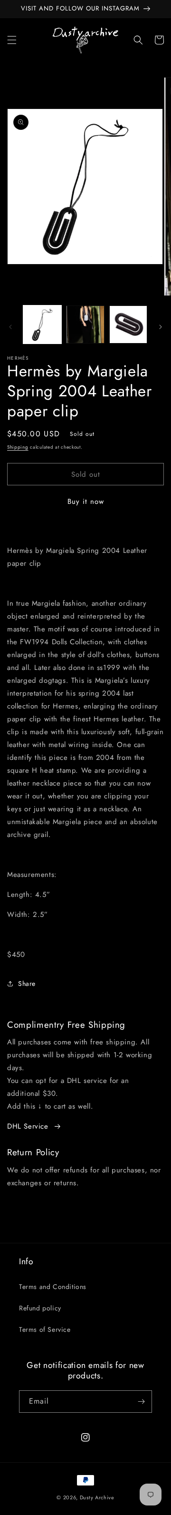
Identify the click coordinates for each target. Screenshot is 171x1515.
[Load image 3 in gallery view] (128, 324)
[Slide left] (10, 326)
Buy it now (85, 501)
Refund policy (40, 1308)
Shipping (17, 447)
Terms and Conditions (52, 1286)
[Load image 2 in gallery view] (85, 324)
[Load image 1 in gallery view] (42, 324)
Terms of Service (45, 1329)
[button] (11, 40)
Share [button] (27, 983)
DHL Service (27, 1126)
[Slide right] (160, 326)
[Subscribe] (141, 1401)
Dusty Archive (97, 1497)
